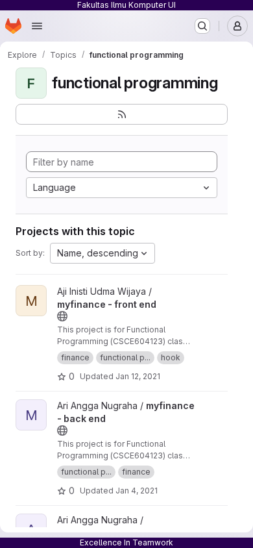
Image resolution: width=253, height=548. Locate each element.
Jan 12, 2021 (137, 376)
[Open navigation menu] (37, 26)
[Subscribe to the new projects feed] (122, 114)
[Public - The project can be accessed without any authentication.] (62, 316)
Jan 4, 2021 (136, 490)
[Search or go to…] (202, 26)
